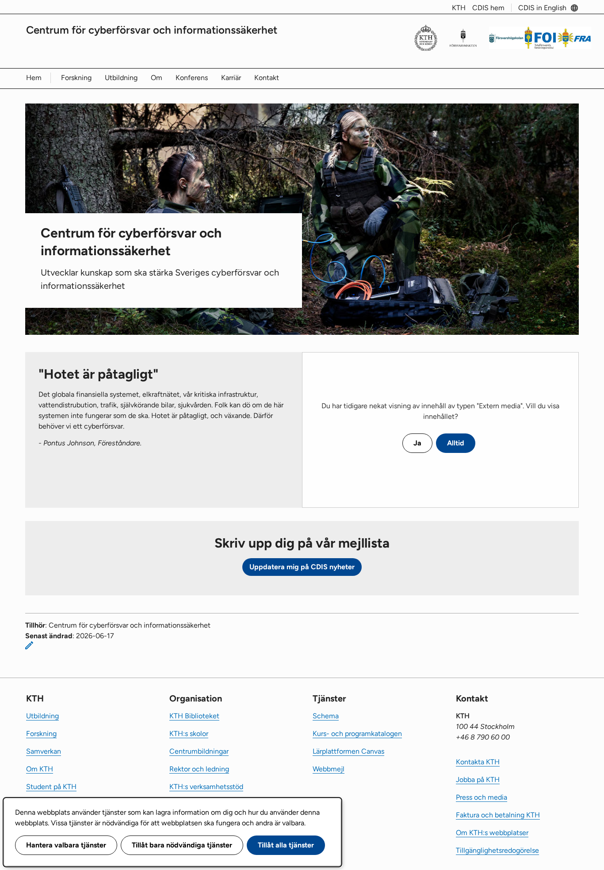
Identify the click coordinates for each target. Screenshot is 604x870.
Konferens (192, 77)
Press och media (481, 797)
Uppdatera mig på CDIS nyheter (302, 567)
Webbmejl (328, 769)
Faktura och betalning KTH (498, 815)
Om (156, 77)
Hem (34, 77)
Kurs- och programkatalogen (357, 733)
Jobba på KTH (478, 779)
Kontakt (266, 77)
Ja (417, 443)
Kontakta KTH (478, 762)
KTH (459, 8)
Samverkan (43, 751)
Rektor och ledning (199, 769)
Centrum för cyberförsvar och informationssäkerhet (151, 29)
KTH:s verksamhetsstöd (206, 786)
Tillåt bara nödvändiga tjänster (182, 845)
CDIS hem (488, 8)
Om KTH (39, 769)
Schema (326, 716)
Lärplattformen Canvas (348, 751)
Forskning (76, 77)
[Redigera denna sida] (29, 645)
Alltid (455, 443)
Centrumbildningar (199, 751)
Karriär (231, 77)
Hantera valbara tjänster (66, 845)
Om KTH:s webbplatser (492, 832)
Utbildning (121, 77)
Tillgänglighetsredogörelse (497, 850)
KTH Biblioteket (194, 716)
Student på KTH (51, 786)
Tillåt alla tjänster (286, 845)
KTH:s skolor (188, 733)
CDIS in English (542, 8)
